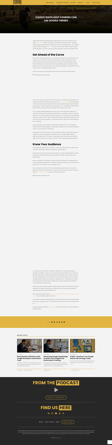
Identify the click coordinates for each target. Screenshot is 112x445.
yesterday (49, 46)
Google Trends (39, 42)
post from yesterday (64, 102)
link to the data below (42, 172)
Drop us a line (52, 307)
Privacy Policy (58, 437)
